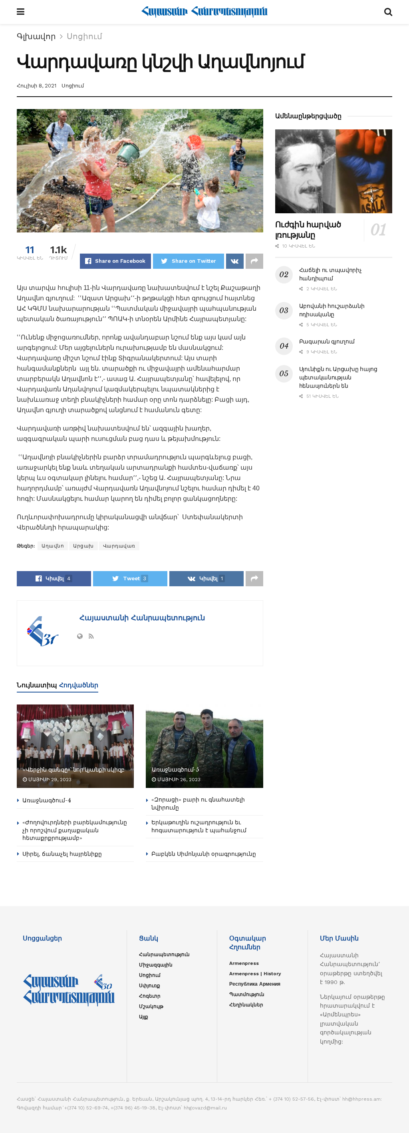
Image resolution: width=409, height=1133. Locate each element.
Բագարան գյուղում (327, 341)
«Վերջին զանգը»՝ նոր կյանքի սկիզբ (74, 769)
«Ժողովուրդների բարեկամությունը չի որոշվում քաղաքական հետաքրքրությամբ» (74, 830)
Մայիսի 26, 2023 (178, 779)
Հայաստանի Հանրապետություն (141, 617)
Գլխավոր (36, 36)
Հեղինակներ (246, 1005)
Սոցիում (84, 36)
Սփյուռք (149, 985)
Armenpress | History (255, 973)
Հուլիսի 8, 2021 (36, 86)
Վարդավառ (119, 546)
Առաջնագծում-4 (46, 800)
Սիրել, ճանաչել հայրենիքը (62, 853)
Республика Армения (254, 984)
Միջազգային (156, 965)
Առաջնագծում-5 (175, 769)
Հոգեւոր (150, 996)
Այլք (143, 1017)
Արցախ (83, 546)
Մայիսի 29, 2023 (49, 779)
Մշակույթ (151, 1006)
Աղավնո (53, 546)
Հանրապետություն (164, 954)
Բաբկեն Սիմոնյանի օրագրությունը (203, 853)
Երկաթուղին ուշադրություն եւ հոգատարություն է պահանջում (198, 826)
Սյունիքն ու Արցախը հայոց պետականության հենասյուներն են (338, 377)
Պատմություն (246, 994)
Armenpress (244, 963)
